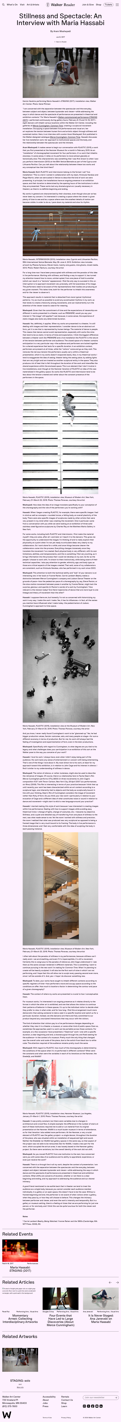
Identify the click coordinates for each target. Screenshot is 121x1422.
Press (45, 1406)
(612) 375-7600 (9, 1406)
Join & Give (88, 5)
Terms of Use (47, 1417)
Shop (98, 5)
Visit (22, 5)
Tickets (108, 5)
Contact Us (67, 1400)
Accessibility (49, 1397)
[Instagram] (84, 1406)
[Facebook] (92, 1406)
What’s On (12, 5)
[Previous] (110, 1282)
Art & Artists (33, 5)
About (46, 1400)
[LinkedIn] (101, 1406)
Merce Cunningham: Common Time (48, 126)
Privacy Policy (66, 1417)
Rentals (65, 1397)
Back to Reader (61, 42)
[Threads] (88, 1406)
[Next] (117, 1282)
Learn (64, 1406)
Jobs (45, 1403)
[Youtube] (96, 1406)
